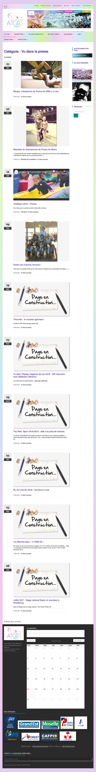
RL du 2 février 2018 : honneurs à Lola (31, 489)
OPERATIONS (22, 39)
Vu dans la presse (26, 96)
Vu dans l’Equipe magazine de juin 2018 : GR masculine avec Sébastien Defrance (39, 375)
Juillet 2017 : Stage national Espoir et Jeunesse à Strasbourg (36, 601)
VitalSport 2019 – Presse (24, 203)
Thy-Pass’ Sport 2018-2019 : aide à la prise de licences (38, 431)
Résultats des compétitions (29, 159)
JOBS (79, 34)
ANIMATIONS (8, 39)
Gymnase (66, 5)
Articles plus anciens (12, 621)
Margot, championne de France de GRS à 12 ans (35, 91)
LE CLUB (6, 34)
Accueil (36, 5)
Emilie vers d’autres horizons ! (27, 264)
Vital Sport (24, 212)
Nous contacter (76, 5)
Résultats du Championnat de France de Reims (35, 149)
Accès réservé (87, 5)
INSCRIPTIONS (19, 34)
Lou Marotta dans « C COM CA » (28, 541)
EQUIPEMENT (68, 34)
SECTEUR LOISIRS (53, 34)
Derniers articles (46, 5)
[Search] (76, 115)
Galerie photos (57, 5)
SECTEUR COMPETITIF (36, 34)
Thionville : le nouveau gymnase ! (28, 319)
